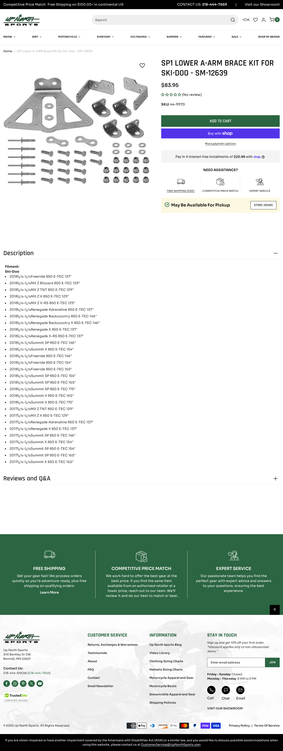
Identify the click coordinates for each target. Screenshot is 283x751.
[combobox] (165, 20)
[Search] (232, 19)
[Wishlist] (142, 65)
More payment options (220, 143)
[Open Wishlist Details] (255, 20)
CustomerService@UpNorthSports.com (171, 744)
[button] (171, 94)
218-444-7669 (39, 673)
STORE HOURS (263, 205)
